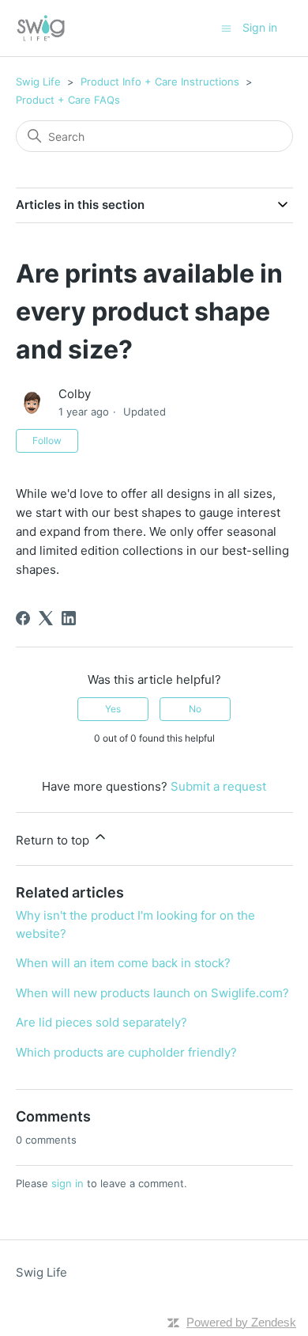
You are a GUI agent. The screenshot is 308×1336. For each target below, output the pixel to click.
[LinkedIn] (69, 618)
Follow (47, 440)
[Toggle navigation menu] (226, 27)
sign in (67, 1183)
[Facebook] (23, 618)
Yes (113, 709)
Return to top (54, 840)
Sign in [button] (259, 27)
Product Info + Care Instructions (160, 81)
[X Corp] (46, 618)
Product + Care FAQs (68, 99)
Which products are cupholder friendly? (126, 1052)
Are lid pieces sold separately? (101, 1022)
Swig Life (38, 81)
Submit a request (218, 786)
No (195, 709)
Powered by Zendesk (241, 1322)
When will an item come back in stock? (123, 962)
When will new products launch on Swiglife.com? (152, 992)
